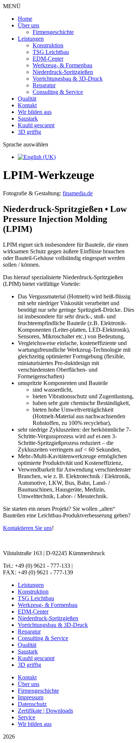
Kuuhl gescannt (36, 125)
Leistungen (31, 39)
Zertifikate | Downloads (45, 710)
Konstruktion (48, 45)
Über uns (28, 25)
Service (26, 717)
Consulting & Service (58, 92)
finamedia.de (78, 193)
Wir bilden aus (35, 112)
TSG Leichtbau (51, 52)
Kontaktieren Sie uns (27, 528)
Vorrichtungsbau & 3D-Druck (68, 78)
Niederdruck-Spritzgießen (63, 72)
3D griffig (29, 132)
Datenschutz (32, 704)
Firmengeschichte (53, 32)
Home (25, 19)
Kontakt (27, 105)
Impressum (30, 697)
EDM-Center (48, 58)
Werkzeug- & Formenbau (62, 65)
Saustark (28, 118)
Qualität (27, 98)
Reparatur (44, 85)
